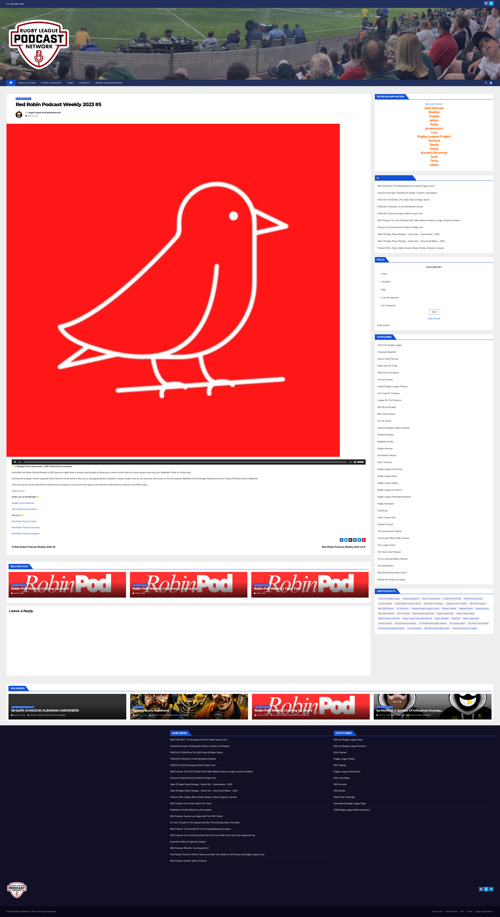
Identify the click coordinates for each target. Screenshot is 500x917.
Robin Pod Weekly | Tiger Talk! (277, 588)
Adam (434, 120)
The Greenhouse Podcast (389, 531)
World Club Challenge (344, 797)
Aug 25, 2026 (141, 715)
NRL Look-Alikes (342, 778)
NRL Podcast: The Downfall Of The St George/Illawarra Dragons (200, 829)
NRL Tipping (340, 765)
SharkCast (382, 511)
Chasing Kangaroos (386, 352)
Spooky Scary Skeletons (151, 710)
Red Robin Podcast (23, 98)
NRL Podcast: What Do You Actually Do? (189, 848)
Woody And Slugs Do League (391, 579)
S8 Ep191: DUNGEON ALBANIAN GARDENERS (45, 710)
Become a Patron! (434, 104)
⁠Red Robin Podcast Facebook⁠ (26, 527)
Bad (384, 290)
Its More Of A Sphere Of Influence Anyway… (409, 710)
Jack (434, 157)
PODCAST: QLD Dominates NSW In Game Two (400, 213)
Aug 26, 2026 (19, 715)
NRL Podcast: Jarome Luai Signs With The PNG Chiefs (196, 816)
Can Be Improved (390, 298)
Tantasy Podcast (385, 524)
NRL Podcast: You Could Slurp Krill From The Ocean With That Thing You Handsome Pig (212, 835)
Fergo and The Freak (387, 366)
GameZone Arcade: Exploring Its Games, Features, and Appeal (407, 193)
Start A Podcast (51, 83)
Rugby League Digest (387, 483)
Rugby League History (344, 759)
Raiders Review (385, 448)
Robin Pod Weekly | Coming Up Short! (40, 588)
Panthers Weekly (385, 435)
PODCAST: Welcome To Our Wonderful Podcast (400, 207)
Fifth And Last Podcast (388, 373)
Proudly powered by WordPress (19, 911)
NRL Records (340, 784)
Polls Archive (383, 325)
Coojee (434, 116)
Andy (434, 124)
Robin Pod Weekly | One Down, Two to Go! (165, 588)
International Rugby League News (350, 803)
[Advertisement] (85, 749)
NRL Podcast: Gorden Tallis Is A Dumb (188, 861)
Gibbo (434, 165)
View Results (434, 318)
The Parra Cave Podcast (389, 552)
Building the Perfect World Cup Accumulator (191, 810)
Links (70, 83)
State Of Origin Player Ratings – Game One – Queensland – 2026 (408, 234)
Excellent (386, 282)
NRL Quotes (339, 791)
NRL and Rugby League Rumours (350, 746)
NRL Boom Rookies (386, 407)
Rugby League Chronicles (389, 469)
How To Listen (27, 83)
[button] (486, 83)
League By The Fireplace (389, 400)
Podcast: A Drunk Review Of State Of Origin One (400, 227)
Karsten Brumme (434, 153)
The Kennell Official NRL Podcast (393, 538)
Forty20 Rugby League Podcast (392, 386)
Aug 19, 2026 (384, 715)
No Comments (388, 305)
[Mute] (355, 462)
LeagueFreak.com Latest (395, 177)
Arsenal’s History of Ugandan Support (188, 842)
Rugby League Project (434, 136)
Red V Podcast (384, 462)
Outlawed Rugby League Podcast (393, 428)
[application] (189, 462)
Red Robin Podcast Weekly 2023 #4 (342, 547)
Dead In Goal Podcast (387, 359)
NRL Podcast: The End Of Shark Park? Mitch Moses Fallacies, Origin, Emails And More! (419, 220)
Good (384, 274)
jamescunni (434, 128)
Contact (84, 83)
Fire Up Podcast (385, 379)
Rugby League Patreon (109, 83)
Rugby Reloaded (385, 504)
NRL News (180, 733)
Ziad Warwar (434, 108)
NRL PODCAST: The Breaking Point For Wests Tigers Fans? (406, 186)
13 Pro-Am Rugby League (389, 345)
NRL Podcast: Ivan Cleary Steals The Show (190, 803)
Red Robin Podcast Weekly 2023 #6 (34, 547)
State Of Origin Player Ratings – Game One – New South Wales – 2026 (411, 241)
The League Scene (386, 545)
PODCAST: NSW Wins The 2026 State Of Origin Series (403, 200)
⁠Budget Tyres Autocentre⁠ (23, 503)
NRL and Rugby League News (348, 740)
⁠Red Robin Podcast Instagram (25, 534)
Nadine (434, 112)
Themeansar (51, 911)
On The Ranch (384, 421)
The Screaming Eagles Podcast (392, 559)
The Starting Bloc (385, 566)
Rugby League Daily (387, 476)
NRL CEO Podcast (386, 414)
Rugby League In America (389, 490)
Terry (434, 161)
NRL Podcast (340, 752)
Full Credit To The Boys (388, 393)
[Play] (15, 462)
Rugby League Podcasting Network (44, 112)
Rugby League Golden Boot (347, 771)
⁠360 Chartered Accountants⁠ (24, 509)
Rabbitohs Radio (385, 442)
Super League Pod (386, 517)
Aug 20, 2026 (263, 715)
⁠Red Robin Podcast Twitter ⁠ (24, 521)
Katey (434, 149)
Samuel (434, 140)
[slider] (360, 461)
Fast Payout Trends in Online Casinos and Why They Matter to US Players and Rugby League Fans (217, 854)
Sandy (434, 145)
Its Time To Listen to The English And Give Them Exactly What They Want (205, 823)
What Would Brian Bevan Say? (392, 573)
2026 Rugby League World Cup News (352, 810)
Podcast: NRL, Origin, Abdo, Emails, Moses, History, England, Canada (410, 248)
